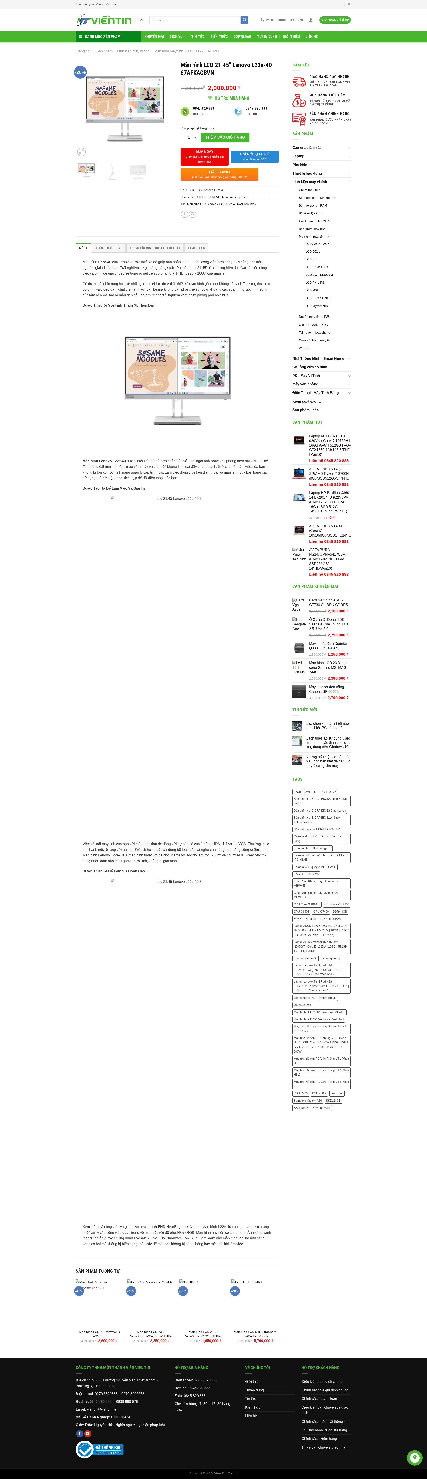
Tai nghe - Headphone (314, 332)
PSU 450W (319, 1093)
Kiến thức (219, 36)
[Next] (166, 108)
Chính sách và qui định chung (325, 1390)
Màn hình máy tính (168, 51)
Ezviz (297, 918)
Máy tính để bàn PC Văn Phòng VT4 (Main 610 (321, 1084)
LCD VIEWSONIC (317, 298)
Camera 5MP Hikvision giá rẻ (312, 848)
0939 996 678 (127, 1401)
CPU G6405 (301, 911)
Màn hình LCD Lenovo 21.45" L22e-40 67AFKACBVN (221, 204)
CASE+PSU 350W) (306, 874)
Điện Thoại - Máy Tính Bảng (315, 393)
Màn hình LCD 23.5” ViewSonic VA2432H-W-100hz (151, 1334)
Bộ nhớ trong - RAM (313, 205)
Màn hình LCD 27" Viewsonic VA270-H (319, 1019)
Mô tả (83, 248)
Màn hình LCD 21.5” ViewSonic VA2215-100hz (203, 1334)
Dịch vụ (176, 36)
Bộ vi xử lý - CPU (311, 213)
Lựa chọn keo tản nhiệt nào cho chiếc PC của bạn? (327, 726)
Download (242, 36)
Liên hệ (312, 36)
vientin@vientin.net (102, 1409)
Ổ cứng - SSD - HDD (313, 324)
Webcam (305, 348)
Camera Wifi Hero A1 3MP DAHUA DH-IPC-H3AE (319, 857)
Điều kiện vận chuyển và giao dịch (325, 1410)
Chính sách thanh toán (319, 1399)
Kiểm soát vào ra (306, 401)
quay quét (337, 1093)
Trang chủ (83, 51)
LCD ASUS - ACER (318, 243)
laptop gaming (331, 958)
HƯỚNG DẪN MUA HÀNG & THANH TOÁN (155, 248)
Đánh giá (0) (196, 248)
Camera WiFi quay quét (309, 867)
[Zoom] (81, 152)
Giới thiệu (291, 36)
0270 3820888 (106, 1394)
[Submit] (244, 20)
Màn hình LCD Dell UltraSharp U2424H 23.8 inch (255, 1334)
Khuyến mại (154, 36)
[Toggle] (349, 147)
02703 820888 (205, 1380)
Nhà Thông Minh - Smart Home (318, 358)
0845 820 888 (199, 1388)
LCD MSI (311, 290)
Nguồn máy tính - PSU (314, 316)
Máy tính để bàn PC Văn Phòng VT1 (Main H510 (321, 1061)
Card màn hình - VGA (314, 221)
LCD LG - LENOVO (203, 51)
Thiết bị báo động (307, 173)
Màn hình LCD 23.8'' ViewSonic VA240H (319, 1012)
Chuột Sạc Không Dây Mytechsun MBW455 (316, 883)
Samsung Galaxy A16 (308, 1100)
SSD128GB (333, 1100)
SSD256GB (301, 1107)
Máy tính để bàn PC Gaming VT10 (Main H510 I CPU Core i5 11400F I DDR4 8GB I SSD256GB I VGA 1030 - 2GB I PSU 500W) (321, 1044)
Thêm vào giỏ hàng (225, 137)
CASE (332, 867)
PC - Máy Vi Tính (306, 376)
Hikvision (311, 918)
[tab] (83, 248)
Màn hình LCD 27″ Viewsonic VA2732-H (99, 1334)
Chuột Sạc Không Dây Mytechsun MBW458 (316, 895)
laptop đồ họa (302, 1005)
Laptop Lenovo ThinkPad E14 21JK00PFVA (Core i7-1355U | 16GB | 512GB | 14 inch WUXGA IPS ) (318, 970)
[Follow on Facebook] (345, 4)
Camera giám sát (306, 147)
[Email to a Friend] (192, 214)
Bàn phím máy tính (312, 229)
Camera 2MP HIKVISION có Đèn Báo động (318, 838)
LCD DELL (312, 251)
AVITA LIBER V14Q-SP (320, 792)
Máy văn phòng (305, 384)
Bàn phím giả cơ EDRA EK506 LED (317, 829)
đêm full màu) (321, 1107)
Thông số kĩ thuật (108, 248)
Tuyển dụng (267, 36)
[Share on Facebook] (184, 214)
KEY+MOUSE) (331, 918)
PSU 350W (301, 1093)
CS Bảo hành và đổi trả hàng (324, 1430)
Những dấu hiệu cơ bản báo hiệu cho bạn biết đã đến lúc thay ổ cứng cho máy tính (328, 761)
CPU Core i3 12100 (336, 904)
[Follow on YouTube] (349, 4)
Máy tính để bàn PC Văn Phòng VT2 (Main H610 (321, 1072)
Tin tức (198, 36)
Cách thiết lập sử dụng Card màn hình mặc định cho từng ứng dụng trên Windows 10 (328, 742)
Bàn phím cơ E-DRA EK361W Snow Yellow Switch (317, 820)
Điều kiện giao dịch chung (322, 1381)
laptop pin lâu (327, 997)
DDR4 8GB (340, 911)
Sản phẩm (104, 51)
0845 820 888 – (102, 1401)
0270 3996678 (132, 1394)
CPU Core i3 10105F (307, 904)
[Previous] (83, 108)
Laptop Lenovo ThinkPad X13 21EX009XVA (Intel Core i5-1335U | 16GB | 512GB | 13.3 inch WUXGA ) (321, 986)
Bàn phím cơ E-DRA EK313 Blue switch (320, 810)
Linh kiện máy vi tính (133, 51)
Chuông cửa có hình (309, 367)
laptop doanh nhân (305, 958)
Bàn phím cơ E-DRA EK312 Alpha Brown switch (320, 801)
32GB (297, 792)
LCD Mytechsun (316, 306)
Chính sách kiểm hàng (319, 1439)
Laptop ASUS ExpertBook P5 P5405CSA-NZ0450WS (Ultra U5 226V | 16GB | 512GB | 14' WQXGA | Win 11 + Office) (321, 930)
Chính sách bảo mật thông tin (325, 1421)
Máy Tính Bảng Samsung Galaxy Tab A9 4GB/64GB (320, 1029)
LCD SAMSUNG (316, 267)
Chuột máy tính (309, 190)
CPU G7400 (321, 911)
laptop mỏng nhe (304, 997)
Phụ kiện (299, 165)
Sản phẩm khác (305, 410)
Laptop (298, 156)
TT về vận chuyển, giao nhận (324, 1447)
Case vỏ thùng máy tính (315, 340)
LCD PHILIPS (314, 282)
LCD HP (311, 259)
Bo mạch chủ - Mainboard (317, 197)
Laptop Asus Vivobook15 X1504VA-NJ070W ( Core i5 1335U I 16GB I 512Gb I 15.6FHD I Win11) (321, 946)
